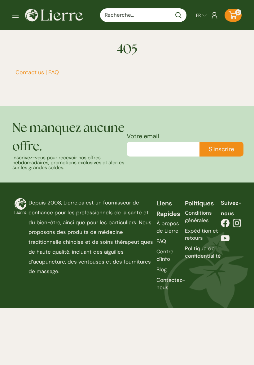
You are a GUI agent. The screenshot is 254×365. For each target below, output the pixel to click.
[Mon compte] (214, 15)
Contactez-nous (170, 284)
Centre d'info (164, 255)
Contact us (29, 72)
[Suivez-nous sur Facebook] (225, 225)
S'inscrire (221, 149)
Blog (161, 269)
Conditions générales (198, 216)
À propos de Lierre (167, 227)
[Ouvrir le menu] (15, 15)
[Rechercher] (178, 15)
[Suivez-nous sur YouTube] (225, 240)
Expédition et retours (201, 234)
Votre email (143, 136)
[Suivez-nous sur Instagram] (237, 225)
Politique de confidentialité (203, 252)
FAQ (53, 72)
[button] (201, 15)
